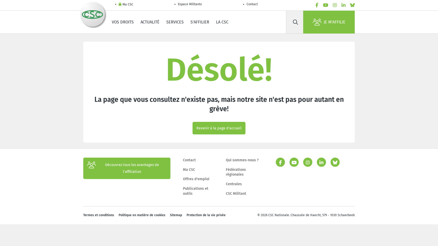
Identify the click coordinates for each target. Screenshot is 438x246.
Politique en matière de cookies (142, 215)
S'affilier (199, 22)
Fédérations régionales (236, 172)
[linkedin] (343, 5)
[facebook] (317, 5)
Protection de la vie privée (206, 215)
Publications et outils (195, 191)
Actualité (150, 22)
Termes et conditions (98, 215)
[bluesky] (352, 5)
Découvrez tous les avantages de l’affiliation (132, 168)
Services (175, 22)
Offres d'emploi (196, 179)
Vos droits (123, 22)
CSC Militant (236, 193)
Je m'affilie (334, 22)
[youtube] (326, 5)
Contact (252, 4)
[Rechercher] (295, 22)
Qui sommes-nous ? (242, 160)
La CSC (222, 22)
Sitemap (176, 215)
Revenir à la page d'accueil (219, 128)
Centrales (234, 184)
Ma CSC (128, 4)
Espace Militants (190, 4)
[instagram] (335, 5)
